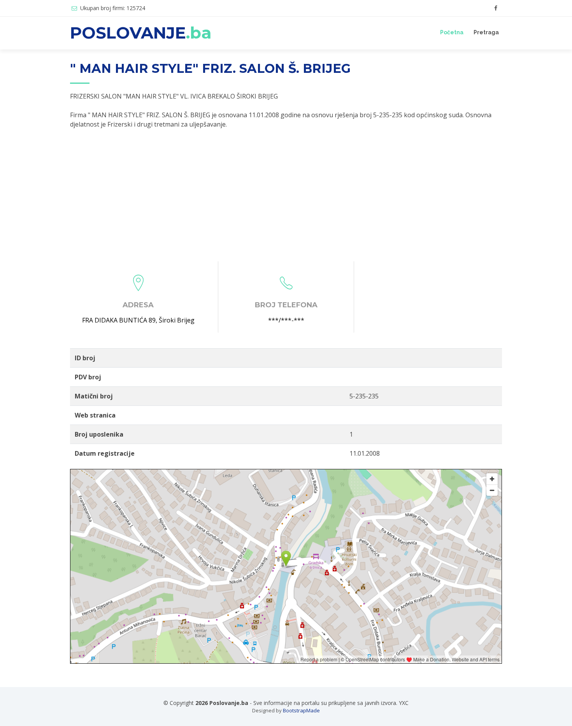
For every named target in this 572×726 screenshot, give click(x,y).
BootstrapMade (301, 710)
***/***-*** (286, 320)
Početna (451, 32)
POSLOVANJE (141, 33)
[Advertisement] (286, 195)
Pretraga (486, 32)
